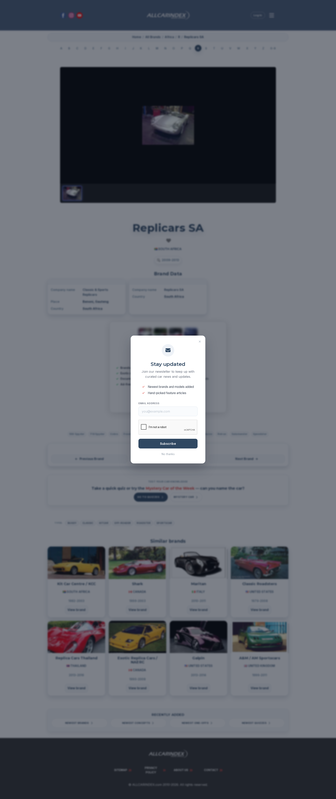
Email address (148, 403)
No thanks (168, 454)
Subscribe (168, 444)
